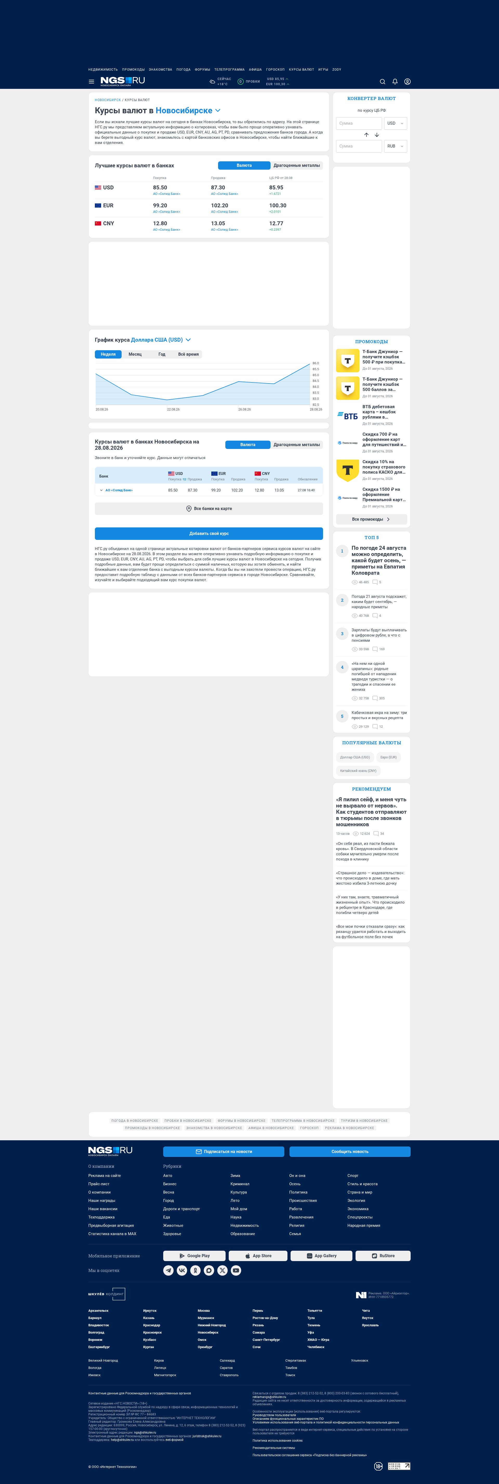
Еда (166, 1217)
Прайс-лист (98, 1184)
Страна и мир (359, 1192)
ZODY (336, 69)
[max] (209, 1270)
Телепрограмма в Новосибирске (303, 1121)
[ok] (195, 1270)
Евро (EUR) (388, 757)
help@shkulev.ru (122, 1440)
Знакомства (160, 69)
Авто (167, 1175)
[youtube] (236, 1270)
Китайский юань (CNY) (358, 771)
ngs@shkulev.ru (145, 1432)
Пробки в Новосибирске (188, 1121)
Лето (235, 1200)
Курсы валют (301, 69)
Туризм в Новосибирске (364, 1121)
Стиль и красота (362, 1184)
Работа (295, 1209)
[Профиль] (407, 81)
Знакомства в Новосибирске (214, 1128)
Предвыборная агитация (111, 1225)
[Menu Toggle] (91, 81)
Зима (235, 1175)
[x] (222, 1270)
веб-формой (174, 1440)
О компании (99, 1192)
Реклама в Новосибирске (349, 1128)
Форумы (202, 69)
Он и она (297, 1175)
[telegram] (168, 1270)
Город (168, 1200)
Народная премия (363, 1225)
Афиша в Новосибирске (271, 1128)
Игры (323, 69)
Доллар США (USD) (355, 757)
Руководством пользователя (274, 1415)
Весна (168, 1192)
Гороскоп (275, 69)
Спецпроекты (360, 1217)
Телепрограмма (229, 69)
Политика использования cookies (278, 1440)
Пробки (249, 81)
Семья (295, 1233)
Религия (296, 1225)
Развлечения (301, 1217)
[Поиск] (382, 81)
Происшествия (303, 1200)
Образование (243, 1233)
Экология (356, 1200)
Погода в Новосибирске (134, 1121)
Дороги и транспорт (181, 1209)
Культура (239, 1192)
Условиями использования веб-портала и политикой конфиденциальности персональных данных (326, 1422)
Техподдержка (101, 1217)
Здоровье (172, 1233)
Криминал (240, 1184)
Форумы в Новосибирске (242, 1121)
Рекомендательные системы (274, 1448)
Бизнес (169, 1184)
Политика (298, 1192)
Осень (294, 1184)
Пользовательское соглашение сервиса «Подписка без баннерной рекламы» (310, 1455)
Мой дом (239, 1209)
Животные (173, 1225)
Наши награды (101, 1200)
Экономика (358, 1209)
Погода (183, 69)
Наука (236, 1217)
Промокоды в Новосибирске (152, 1128)
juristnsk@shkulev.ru (207, 1436)
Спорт (352, 1175)
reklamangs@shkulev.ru (269, 1397)
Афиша (255, 69)
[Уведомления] (395, 81)
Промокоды (133, 69)
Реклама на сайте (104, 1175)
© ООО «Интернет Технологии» (112, 1467)
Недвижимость (103, 69)
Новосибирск (108, 100)
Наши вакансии (102, 1209)
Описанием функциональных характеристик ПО (288, 1419)
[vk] (182, 1270)
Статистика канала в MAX (112, 1233)
